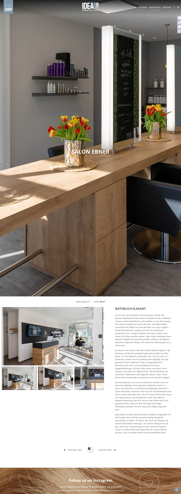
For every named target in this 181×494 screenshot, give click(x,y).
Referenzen (155, 7)
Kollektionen (140, 7)
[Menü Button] (178, 7)
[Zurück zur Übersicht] (90, 450)
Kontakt (167, 7)
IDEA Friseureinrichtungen (90, 7)
